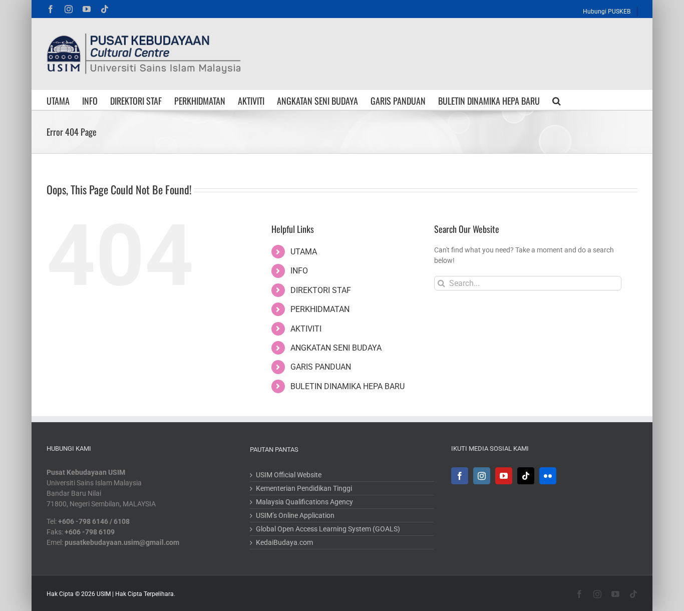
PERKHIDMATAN (320, 309)
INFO (299, 270)
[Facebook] (459, 475)
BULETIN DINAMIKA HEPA (347, 386)
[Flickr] (547, 475)
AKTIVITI (305, 329)
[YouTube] (503, 475)
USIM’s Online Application (295, 515)
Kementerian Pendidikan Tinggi (304, 488)
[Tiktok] (525, 475)
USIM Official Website (288, 475)
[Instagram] (481, 475)
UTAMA (303, 251)
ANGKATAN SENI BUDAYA (336, 348)
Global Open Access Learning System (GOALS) (328, 529)
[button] (556, 100)
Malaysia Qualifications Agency (304, 502)
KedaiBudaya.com (284, 542)
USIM (104, 593)
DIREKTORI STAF (320, 290)
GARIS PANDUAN (320, 367)
